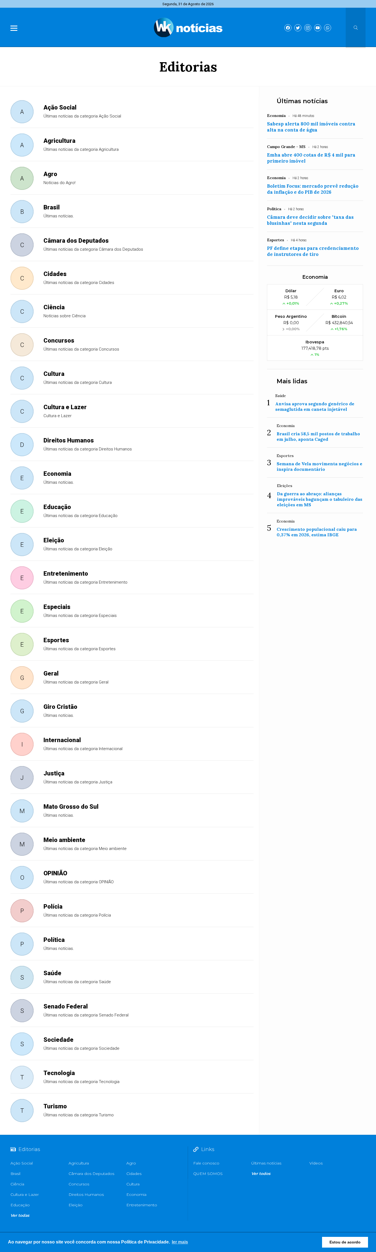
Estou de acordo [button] (345, 1242)
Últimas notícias (302, 101)
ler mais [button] (180, 1242)
